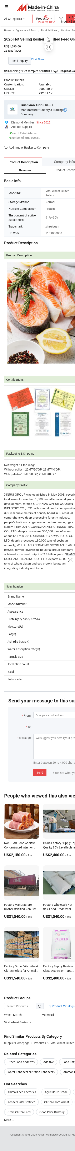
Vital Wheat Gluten (16, 1022)
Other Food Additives (21, 1062)
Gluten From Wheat (56, 1102)
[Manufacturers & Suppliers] (38, 7)
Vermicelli (48, 1015)
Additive (48, 1062)
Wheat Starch (13, 1015)
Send (40, 773)
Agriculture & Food (26, 30)
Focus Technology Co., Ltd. (53, 1134)
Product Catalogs (63, 1006)
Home (7, 30)
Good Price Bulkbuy (52, 1112)
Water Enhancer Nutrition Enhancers (31, 1072)
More (7, 1120)
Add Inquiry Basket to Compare (29, 147)
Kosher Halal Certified (21, 1102)
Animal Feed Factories (22, 1092)
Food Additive (49, 30)
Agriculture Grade (56, 1092)
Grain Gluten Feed (19, 1112)
